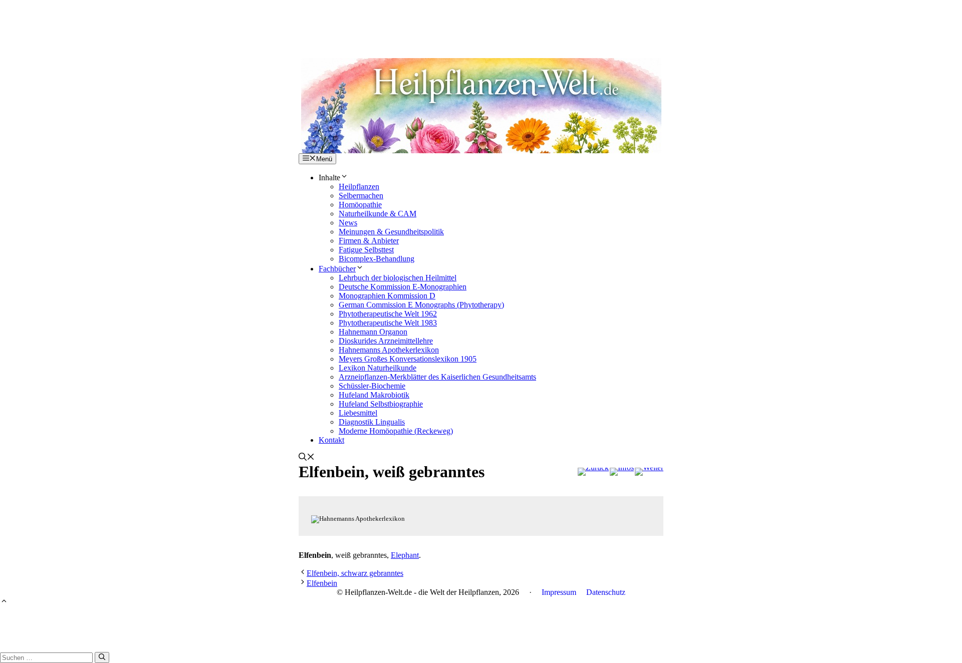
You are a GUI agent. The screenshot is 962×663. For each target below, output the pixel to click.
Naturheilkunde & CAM (377, 213)
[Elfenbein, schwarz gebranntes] (593, 472)
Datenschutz (605, 592)
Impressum (559, 592)
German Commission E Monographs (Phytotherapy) (421, 304)
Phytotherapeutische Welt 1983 (388, 322)
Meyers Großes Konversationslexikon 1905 (407, 359)
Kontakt (331, 440)
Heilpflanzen (359, 186)
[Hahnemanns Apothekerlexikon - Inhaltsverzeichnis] (622, 472)
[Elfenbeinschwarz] (649, 472)
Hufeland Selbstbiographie (381, 404)
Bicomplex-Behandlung (376, 258)
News (348, 222)
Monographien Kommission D (387, 295)
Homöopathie (360, 204)
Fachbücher (337, 268)
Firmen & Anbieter (369, 240)
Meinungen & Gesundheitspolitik (391, 231)
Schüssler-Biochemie (372, 386)
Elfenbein (322, 583)
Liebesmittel (358, 413)
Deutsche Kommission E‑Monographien (402, 286)
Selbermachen (361, 195)
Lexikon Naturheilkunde (377, 368)
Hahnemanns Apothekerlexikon (389, 350)
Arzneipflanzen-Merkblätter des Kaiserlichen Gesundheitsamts (437, 377)
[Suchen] (102, 657)
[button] (307, 458)
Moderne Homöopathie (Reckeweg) (396, 431)
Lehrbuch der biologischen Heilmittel (397, 277)
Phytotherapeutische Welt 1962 (388, 313)
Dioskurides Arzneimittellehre (386, 341)
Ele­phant (405, 555)
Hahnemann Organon (373, 331)
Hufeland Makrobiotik (374, 395)
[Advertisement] (481, 22)
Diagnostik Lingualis (372, 422)
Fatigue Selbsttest (366, 249)
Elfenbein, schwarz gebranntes (355, 573)
